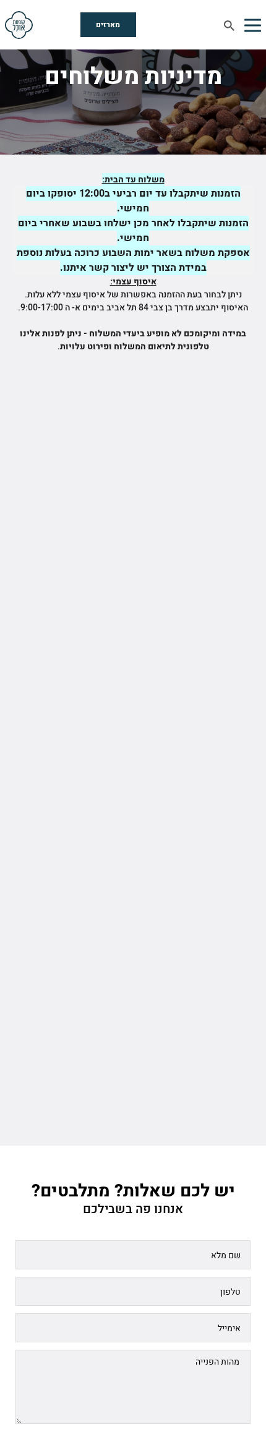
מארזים (108, 24)
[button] (252, 24)
